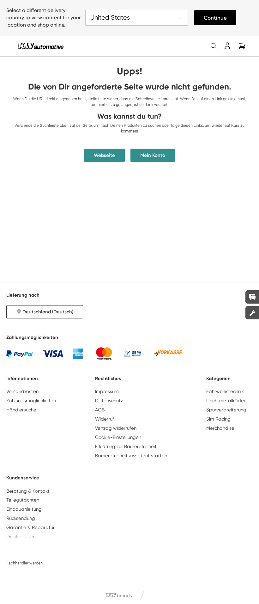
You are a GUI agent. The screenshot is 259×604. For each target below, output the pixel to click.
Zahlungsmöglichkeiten (31, 401)
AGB (100, 410)
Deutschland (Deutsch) (47, 312)
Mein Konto (152, 155)
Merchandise (220, 428)
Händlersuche (21, 410)
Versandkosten (22, 391)
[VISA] (52, 353)
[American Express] (78, 353)
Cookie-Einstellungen (118, 437)
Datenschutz (109, 401)
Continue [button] (215, 18)
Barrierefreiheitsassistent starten (131, 456)
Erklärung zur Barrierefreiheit (126, 446)
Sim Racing (218, 419)
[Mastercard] (104, 353)
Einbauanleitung (24, 509)
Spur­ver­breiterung (226, 410)
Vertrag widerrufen (115, 428)
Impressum (107, 391)
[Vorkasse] (168, 353)
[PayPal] (19, 353)
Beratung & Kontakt (28, 491)
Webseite (104, 155)
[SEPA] (133, 353)
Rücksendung (20, 518)
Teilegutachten (22, 500)
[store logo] (40, 46)
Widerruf (104, 419)
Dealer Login (20, 536)
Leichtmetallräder (225, 401)
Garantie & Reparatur (30, 527)
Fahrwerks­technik (225, 391)
